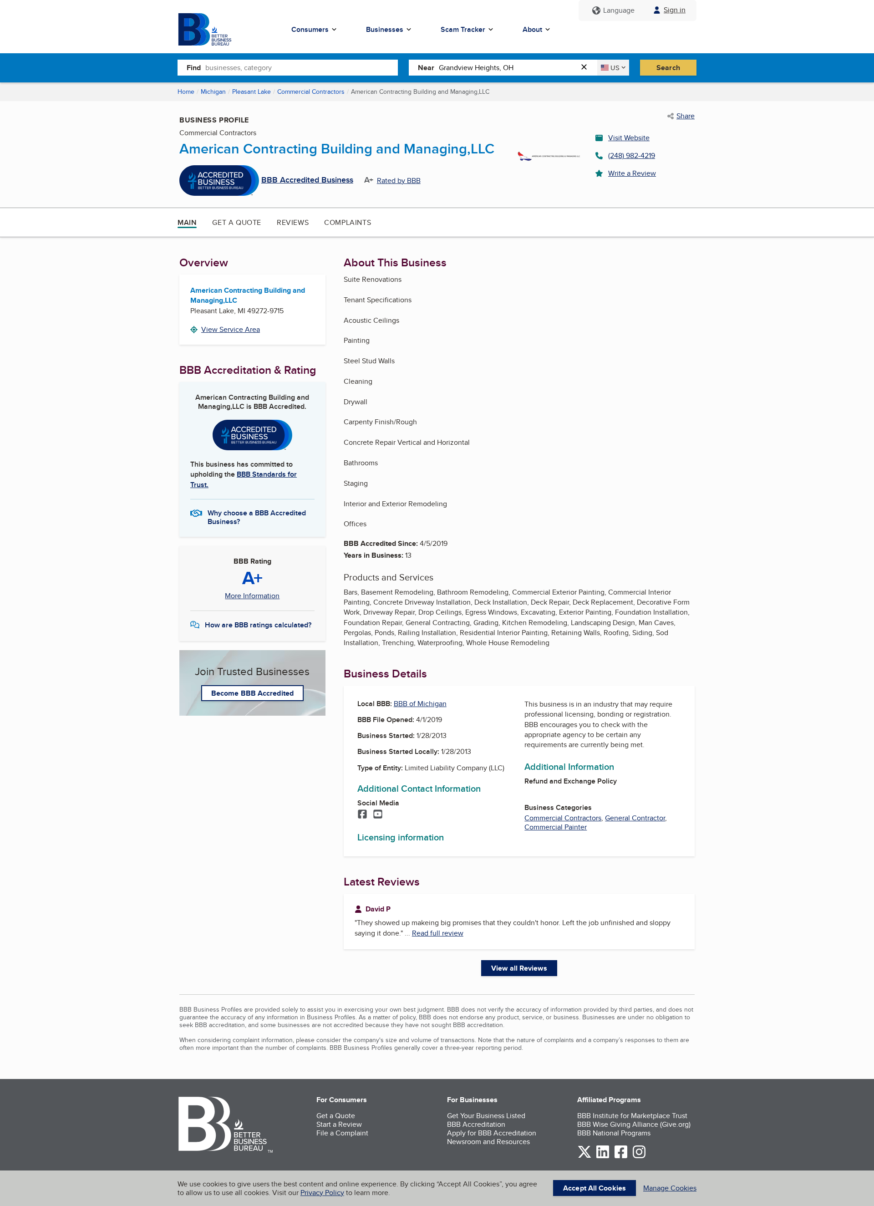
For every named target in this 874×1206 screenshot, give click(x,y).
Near (426, 67)
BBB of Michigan (420, 703)
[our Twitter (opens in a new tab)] (584, 1156)
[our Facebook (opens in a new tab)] (621, 1156)
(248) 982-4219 (631, 155)
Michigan (213, 91)
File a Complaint (342, 1133)
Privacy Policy (322, 1192)
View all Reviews (519, 968)
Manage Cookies (669, 1188)
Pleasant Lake (251, 91)
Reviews (293, 222)
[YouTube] (378, 815)
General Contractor (635, 818)
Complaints (347, 222)
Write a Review (632, 173)
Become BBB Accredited (252, 693)
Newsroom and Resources (488, 1141)
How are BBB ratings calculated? (258, 625)
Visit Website (629, 137)
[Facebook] (362, 815)
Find (194, 67)
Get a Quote (236, 222)
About (532, 29)
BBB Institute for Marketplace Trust (632, 1115)
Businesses (384, 29)
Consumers (310, 29)
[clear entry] (586, 68)
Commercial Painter (555, 827)
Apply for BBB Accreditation (491, 1133)
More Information (252, 596)
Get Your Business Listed (486, 1115)
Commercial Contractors (311, 91)
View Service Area (230, 329)
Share (685, 116)
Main (187, 222)
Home (186, 91)
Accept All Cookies (594, 1188)
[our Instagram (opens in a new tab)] (639, 1156)
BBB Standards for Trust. (243, 479)
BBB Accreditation (476, 1124)
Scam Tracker (463, 29)
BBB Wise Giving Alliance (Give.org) (634, 1124)
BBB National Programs (613, 1133)
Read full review (437, 933)
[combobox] (301, 67)
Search (668, 67)
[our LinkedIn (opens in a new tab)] (602, 1156)
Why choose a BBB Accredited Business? (257, 517)
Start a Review (339, 1124)
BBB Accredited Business (307, 180)
